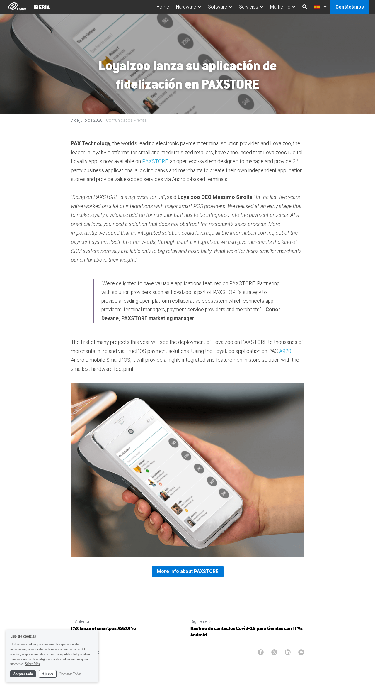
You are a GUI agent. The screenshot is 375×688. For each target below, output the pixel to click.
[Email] (301, 652)
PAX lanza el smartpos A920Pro (103, 628)
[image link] (17, 6)
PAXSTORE (155, 161)
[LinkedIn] (288, 652)
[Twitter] (274, 652)
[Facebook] (261, 652)
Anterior (82, 621)
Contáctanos (349, 7)
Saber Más (32, 664)
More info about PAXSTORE (187, 571)
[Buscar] (304, 6)
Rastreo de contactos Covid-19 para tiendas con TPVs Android (246, 631)
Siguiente (198, 621)
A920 (285, 351)
